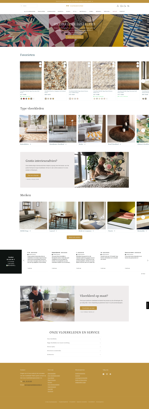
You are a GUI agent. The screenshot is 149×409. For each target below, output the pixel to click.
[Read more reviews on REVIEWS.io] (11, 266)
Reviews (50, 382)
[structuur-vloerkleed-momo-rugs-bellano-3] (94, 99)
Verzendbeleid (91, 401)
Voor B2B (50, 389)
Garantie (77, 375)
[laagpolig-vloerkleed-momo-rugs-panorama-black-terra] (29, 99)
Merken (98, 11)
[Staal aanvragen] (40, 63)
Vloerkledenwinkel (53, 401)
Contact (122, 11)
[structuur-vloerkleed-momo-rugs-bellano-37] (97, 99)
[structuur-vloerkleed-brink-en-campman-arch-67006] (53, 99)
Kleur (68, 11)
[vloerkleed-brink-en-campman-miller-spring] (146, 99)
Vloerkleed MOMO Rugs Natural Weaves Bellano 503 (102, 92)
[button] (128, 6)
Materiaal (83, 11)
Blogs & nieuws (52, 380)
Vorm (91, 11)
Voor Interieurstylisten (53, 384)
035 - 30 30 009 (27, 381)
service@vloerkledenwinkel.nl (33, 385)
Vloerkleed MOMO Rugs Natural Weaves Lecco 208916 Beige (78, 92)
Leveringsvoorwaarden (81, 378)
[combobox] (28, 5)
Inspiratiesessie (52, 387)
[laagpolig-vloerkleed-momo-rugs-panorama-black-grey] (21, 99)
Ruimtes (60, 11)
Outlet (115, 11)
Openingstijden (52, 373)
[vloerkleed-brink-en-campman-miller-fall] (143, 99)
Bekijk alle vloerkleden (74, 37)
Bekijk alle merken (74, 237)
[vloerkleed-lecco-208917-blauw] (75, 99)
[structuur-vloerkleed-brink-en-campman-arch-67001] (46, 99)
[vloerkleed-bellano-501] (104, 99)
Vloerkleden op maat (88, 308)
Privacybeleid (72, 401)
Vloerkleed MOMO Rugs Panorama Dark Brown (29, 92)
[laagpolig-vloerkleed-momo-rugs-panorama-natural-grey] (26, 99)
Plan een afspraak (33, 175)
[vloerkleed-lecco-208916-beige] (70, 99)
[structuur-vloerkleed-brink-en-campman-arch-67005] (51, 99)
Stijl (74, 11)
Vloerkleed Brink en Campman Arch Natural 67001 (55, 92)
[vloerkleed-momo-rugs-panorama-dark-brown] (31, 99)
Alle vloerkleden (29, 11)
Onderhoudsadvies (80, 373)
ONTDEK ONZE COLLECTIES (74, 24)
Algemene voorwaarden (82, 401)
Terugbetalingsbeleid (63, 401)
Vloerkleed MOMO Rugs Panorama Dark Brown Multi (127, 92)
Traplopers (41, 11)
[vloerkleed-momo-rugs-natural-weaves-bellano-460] (99, 99)
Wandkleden (51, 11)
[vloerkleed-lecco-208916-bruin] (72, 99)
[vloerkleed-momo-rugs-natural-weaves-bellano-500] (102, 99)
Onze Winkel (51, 378)
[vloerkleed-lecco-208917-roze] (77, 99)
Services (106, 11)
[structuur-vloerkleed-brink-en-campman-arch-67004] (48, 99)
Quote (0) (147, 305)
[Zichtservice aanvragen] (40, 66)
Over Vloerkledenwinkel (54, 375)
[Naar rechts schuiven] (143, 81)
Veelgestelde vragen (80, 382)
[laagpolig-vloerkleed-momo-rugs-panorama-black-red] (24, 99)
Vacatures (50, 391)
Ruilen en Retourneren (81, 380)
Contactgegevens (100, 401)
